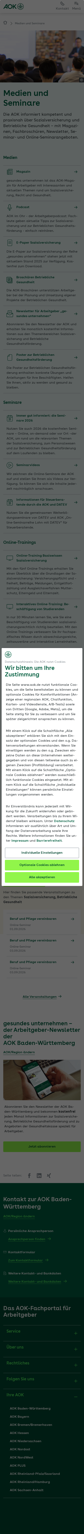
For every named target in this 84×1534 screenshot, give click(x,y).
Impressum (20, 840)
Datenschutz (64, 821)
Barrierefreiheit (49, 840)
